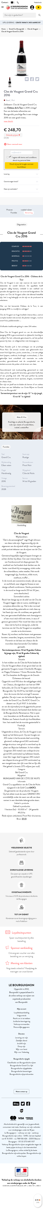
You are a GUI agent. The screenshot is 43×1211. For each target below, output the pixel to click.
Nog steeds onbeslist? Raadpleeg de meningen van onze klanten (21, 970)
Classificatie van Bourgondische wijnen (21, 1062)
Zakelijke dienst (21, 1040)
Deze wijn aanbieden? (11, 189)
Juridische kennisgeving (21, 1021)
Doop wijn (21, 1046)
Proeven (9, 209)
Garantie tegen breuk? (11, 181)
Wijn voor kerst (21, 1049)
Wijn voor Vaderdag (21, 1052)
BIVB (24, 818)
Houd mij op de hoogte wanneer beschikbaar (21, 165)
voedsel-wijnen (26, 209)
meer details (8, 121)
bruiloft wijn (21, 1043)
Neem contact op (21, 1091)
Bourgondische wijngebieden (21, 1068)
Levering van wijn (21, 1037)
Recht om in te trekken (21, 1018)
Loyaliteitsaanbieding (21, 1012)
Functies (14, 212)
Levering (6, 174)
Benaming (28, 212)
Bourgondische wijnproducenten (21, 1074)
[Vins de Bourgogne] (17, 7)
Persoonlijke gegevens (21, 1027)
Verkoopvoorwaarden (22, 1024)
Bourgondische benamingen (21, 1071)
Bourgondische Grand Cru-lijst (21, 1065)
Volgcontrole (21, 1015)
